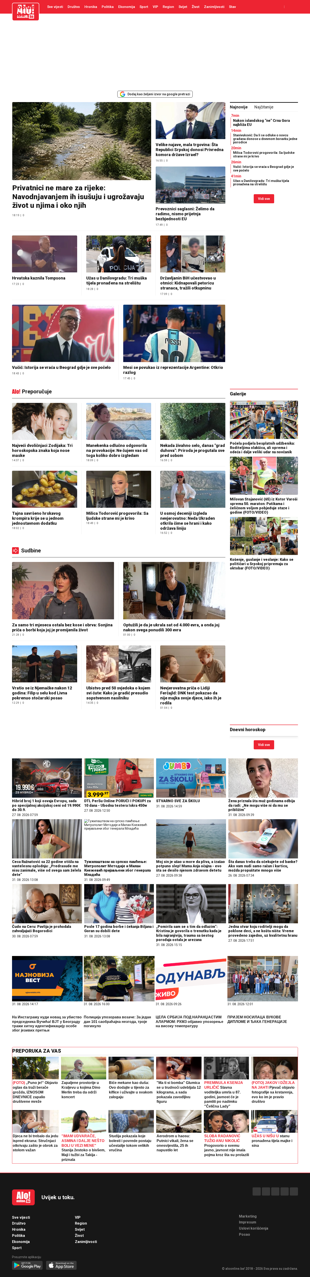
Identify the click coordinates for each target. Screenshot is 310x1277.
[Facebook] (257, 1191)
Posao (244, 1234)
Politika (108, 7)
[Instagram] (284, 1191)
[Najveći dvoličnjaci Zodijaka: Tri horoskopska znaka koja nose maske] (44, 422)
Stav (232, 7)
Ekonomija (126, 7)
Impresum (247, 1222)
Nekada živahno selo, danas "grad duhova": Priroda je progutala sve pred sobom (192, 450)
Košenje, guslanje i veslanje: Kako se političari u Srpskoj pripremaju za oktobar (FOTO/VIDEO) (261, 563)
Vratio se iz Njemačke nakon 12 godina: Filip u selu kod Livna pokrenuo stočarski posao (42, 693)
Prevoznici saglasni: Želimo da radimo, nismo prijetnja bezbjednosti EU (185, 213)
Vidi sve (264, 199)
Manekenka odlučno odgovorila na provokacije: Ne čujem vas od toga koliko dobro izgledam (117, 450)
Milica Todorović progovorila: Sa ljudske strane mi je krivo (264, 154)
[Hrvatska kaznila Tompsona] (44, 254)
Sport (144, 7)
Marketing (248, 1216)
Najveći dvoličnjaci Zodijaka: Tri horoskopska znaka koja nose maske (42, 450)
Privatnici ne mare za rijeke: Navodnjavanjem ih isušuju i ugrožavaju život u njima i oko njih (78, 197)
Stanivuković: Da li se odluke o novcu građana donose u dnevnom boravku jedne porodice (265, 138)
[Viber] (294, 1191)
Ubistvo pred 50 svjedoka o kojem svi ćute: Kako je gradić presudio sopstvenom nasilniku (118, 693)
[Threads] (266, 1191)
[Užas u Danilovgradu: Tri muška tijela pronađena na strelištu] (118, 254)
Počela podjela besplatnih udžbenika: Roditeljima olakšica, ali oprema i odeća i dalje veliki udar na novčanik (262, 447)
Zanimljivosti (214, 7)
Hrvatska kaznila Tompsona (38, 278)
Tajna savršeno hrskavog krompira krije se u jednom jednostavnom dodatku (38, 518)
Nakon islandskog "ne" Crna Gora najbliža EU (261, 122)
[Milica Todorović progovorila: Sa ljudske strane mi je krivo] (118, 490)
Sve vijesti (55, 7)
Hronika (90, 7)
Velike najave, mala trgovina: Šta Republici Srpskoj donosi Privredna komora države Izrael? (190, 149)
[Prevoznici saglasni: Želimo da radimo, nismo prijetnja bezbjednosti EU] (190, 185)
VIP (155, 7)
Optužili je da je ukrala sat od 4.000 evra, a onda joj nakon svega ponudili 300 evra (171, 627)
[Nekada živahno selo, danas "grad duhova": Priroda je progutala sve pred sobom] (192, 422)
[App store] (61, 1265)
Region (168, 7)
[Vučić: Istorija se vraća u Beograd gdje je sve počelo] (63, 334)
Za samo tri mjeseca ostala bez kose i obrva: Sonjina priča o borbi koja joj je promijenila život (62, 627)
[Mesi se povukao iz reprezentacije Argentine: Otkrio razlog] (174, 334)
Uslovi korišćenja (253, 1228)
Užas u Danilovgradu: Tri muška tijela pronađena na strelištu (116, 280)
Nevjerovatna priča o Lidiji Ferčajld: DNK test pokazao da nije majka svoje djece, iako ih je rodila (190, 695)
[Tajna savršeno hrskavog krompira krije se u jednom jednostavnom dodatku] (44, 490)
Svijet (183, 7)
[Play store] (27, 1265)
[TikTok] (275, 1191)
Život (195, 7)
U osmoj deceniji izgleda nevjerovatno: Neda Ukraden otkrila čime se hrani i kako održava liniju (187, 521)
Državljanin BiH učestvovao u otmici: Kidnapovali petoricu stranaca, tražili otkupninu (188, 283)
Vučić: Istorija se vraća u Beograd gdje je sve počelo (61, 367)
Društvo (74, 7)
